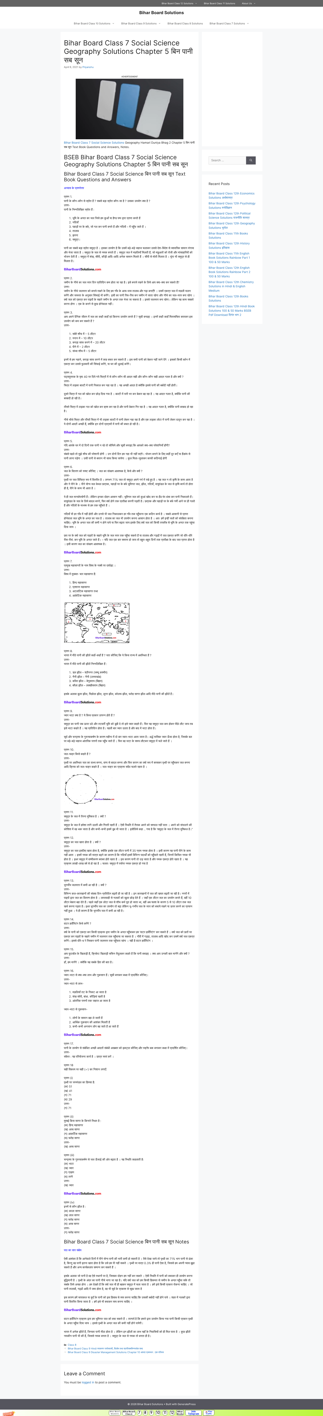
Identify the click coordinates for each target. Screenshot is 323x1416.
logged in (88, 1382)
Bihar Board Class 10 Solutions (92, 23)
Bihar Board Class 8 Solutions (185, 23)
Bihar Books (180, 1412)
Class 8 (72, 1344)
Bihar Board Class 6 (129, 1412)
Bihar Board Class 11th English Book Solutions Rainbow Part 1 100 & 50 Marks (229, 258)
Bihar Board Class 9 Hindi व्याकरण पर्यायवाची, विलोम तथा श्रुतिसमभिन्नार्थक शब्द (105, 1348)
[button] (161, 1413)
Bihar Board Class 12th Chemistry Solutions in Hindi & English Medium (231, 286)
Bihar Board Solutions (115, 1413)
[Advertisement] (232, 89)
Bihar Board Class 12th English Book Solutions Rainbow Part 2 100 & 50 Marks (229, 272)
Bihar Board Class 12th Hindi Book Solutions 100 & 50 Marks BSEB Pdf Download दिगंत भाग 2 (232, 311)
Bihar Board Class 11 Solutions (219, 3)
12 (172, 1413)
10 (158, 1413)
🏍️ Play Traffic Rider (208, 1412)
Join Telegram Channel (193, 1412)
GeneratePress (187, 1404)
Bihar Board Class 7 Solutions (227, 23)
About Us (247, 3)
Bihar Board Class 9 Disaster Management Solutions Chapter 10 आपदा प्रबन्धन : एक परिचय (116, 1352)
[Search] (251, 160)
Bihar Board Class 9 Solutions (139, 23)
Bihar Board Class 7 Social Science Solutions (94, 142)
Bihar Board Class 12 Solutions (177, 3)
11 (165, 1413)
